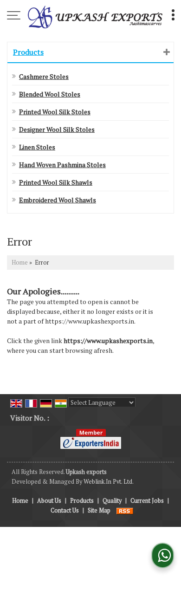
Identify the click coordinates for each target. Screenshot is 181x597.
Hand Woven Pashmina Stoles (62, 164)
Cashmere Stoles (44, 76)
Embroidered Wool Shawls (57, 199)
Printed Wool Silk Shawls (55, 182)
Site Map (99, 510)
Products (28, 52)
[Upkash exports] (95, 16)
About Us (49, 501)
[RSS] (124, 510)
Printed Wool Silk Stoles (54, 111)
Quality (112, 501)
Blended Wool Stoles (49, 94)
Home (20, 262)
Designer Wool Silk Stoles (57, 129)
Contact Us (65, 510)
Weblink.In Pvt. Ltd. (109, 482)
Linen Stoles (37, 147)
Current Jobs (147, 501)
